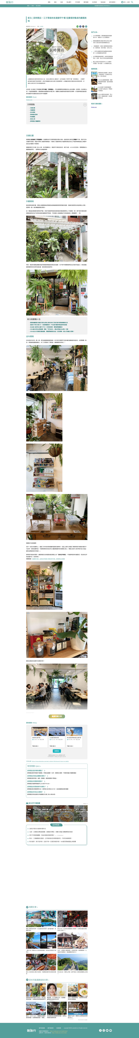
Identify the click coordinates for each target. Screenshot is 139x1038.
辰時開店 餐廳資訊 (35, 121)
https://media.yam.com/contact (59, 1032)
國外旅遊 (86, 2)
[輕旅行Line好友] (110, 1030)
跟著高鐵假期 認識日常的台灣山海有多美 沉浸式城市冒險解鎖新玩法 (49, 322)
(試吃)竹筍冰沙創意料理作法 (37, 828)
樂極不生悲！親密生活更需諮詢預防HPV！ (77, 1016)
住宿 (61, 2)
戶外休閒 (77, 2)
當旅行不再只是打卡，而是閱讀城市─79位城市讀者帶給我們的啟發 (48, 324)
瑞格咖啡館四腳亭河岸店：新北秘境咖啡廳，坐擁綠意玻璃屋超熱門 (36, 998)
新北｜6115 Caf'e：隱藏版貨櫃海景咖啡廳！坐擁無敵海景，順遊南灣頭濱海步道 (36, 1017)
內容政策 (58, 1028)
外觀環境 (32, 110)
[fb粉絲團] (100, 1030)
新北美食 (38, 5)
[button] (86, 813)
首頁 (28, 5)
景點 (49, 2)
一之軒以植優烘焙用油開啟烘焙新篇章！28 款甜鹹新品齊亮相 (102, 52)
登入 (125, 2)
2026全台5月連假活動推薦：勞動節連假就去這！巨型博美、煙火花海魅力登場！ (52, 331)
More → (85, 803)
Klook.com (29, 99)
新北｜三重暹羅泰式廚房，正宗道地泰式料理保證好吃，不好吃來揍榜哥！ (50, 838)
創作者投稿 (42, 1028)
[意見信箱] (107, 1030)
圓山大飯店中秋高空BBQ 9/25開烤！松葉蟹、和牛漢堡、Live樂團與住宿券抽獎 (103, 62)
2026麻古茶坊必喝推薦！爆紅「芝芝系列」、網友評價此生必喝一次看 (49, 329)
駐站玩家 (103, 2)
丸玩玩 (41, 26)
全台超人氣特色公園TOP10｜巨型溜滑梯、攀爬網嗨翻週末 (46, 327)
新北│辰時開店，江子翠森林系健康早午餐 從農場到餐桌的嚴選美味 (36, 812)
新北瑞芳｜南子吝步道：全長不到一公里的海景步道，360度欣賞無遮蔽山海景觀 (52, 841)
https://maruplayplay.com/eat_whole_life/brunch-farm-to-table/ (50, 761)
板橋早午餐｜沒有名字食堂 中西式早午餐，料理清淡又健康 (48, 559)
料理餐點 (32, 116)
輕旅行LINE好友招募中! (105, 5)
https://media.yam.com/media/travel (58, 1031)
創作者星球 (112, 2)
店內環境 (32, 112)
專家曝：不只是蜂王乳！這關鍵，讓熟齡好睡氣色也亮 (57, 998)
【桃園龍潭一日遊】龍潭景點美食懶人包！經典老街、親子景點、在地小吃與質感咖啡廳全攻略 (103, 47)
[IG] (103, 1030)
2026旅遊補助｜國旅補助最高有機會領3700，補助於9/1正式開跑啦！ (102, 36)
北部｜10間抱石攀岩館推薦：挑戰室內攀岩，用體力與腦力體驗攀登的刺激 (51, 832)
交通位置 (32, 108)
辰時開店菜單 (34, 114)
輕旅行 (9, 2)
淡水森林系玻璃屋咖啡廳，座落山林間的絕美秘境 (57, 1016)
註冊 (128, 2)
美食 (55, 2)
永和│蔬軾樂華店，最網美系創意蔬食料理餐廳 (77, 998)
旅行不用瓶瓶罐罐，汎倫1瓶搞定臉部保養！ (42, 835)
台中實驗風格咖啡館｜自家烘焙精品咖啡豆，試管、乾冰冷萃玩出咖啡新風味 (103, 57)
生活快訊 (94, 2)
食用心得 (32, 119)
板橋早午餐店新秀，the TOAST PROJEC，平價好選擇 (77, 812)
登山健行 (69, 2)
